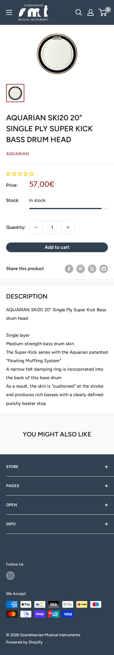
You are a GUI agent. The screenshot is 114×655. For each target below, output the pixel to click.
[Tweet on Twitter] (92, 268)
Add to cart (57, 247)
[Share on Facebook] (69, 268)
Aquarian (17, 153)
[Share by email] (103, 268)
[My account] (91, 12)
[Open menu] (9, 12)
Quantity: (16, 227)
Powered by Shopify (24, 642)
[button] (20, 174)
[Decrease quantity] (35, 227)
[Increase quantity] (68, 227)
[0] (103, 12)
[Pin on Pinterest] (80, 268)
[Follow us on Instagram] (10, 575)
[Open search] (78, 12)
